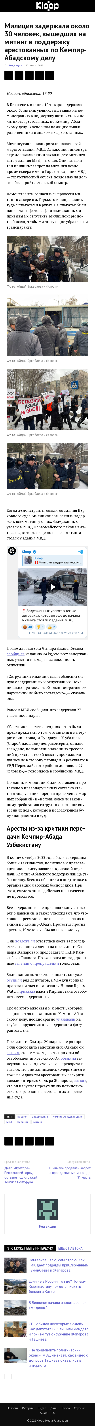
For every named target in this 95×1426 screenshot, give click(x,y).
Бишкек (22, 1116)
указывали (65, 1019)
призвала (26, 991)
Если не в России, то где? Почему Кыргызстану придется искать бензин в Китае (57, 1286)
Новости (12, 1408)
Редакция (15, 65)
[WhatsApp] (49, 75)
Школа (65, 1408)
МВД (9, 1122)
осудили (14, 980)
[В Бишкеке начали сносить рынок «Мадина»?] (15, 1307)
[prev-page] (7, 1376)
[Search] (89, 6)
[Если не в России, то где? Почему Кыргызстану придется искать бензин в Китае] (15, 1286)
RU (53, 1413)
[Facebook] (8, 75)
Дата (53, 1408)
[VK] (29, 75)
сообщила (16, 653)
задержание (40, 1116)
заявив (80, 1080)
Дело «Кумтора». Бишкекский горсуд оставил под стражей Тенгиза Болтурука (20, 1175)
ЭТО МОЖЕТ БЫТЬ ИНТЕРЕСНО (30, 1248)
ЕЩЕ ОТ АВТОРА (70, 1248)
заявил (13, 1052)
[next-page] (14, 1376)
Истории (28, 1408)
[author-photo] (47, 1220)
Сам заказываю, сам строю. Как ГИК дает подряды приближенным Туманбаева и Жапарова (59, 1265)
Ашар (44, 1413)
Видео (42, 1408)
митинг (37, 1122)
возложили (25, 941)
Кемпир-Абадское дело (68, 1116)
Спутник (79, 1408)
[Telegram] (39, 75)
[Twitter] (19, 75)
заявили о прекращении (37, 963)
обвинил (68, 1058)
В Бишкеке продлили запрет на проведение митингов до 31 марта (69, 1172)
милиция (22, 1122)
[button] (7, 6)
